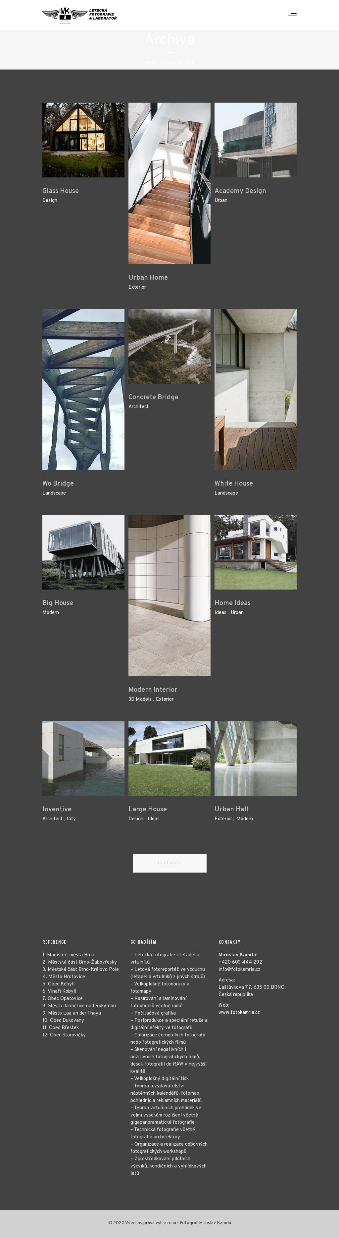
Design (49, 201)
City (71, 819)
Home (152, 63)
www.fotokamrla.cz (239, 1013)
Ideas (220, 613)
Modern (50, 613)
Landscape (54, 493)
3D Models (140, 699)
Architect (138, 407)
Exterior (137, 287)
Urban (221, 201)
